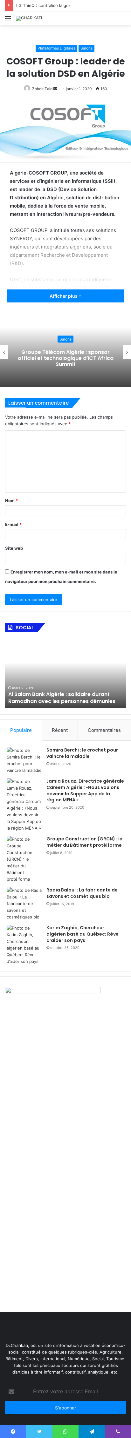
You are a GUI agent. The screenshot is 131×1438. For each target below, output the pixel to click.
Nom (11, 500)
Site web (14, 548)
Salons (86, 48)
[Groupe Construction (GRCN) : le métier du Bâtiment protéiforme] (24, 859)
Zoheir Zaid (42, 88)
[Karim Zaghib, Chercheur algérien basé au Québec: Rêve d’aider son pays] (24, 945)
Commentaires (104, 730)
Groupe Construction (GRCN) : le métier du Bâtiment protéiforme (84, 842)
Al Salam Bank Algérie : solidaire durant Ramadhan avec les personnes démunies (61, 698)
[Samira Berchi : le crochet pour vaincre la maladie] (24, 760)
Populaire (21, 730)
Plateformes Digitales (56, 48)
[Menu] (8, 21)
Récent (60, 730)
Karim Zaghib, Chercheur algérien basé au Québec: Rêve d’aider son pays (82, 933)
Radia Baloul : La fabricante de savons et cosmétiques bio (82, 893)
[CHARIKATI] (29, 18)
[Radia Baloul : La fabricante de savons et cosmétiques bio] (24, 903)
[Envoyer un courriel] (55, 88)
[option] (65, 352)
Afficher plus (64, 296)
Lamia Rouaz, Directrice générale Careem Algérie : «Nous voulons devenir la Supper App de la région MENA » (85, 790)
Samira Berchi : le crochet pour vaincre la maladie (82, 753)
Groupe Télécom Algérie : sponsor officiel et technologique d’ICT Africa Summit (66, 358)
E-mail (13, 524)
